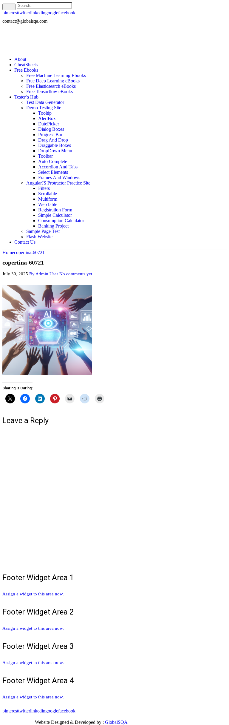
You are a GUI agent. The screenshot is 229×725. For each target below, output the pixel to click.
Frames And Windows (59, 177)
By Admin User (43, 273)
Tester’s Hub (26, 96)
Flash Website (39, 236)
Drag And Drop (53, 139)
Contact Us (24, 242)
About (20, 59)
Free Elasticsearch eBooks (51, 86)
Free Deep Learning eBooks (53, 80)
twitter (24, 12)
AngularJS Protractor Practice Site (58, 182)
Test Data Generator (45, 102)
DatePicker (48, 123)
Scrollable (47, 193)
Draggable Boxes (54, 145)
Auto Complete (52, 161)
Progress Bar (50, 134)
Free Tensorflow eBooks (49, 91)
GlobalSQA (116, 722)
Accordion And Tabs (58, 166)
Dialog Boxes (51, 129)
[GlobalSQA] (48, 40)
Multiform (47, 199)
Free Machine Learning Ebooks (56, 75)
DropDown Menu (55, 150)
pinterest (10, 12)
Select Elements (53, 172)
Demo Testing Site (43, 107)
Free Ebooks (26, 70)
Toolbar (45, 156)
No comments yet (75, 273)
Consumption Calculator (61, 220)
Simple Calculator (55, 215)
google (51, 12)
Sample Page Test (43, 231)
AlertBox (47, 118)
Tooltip (45, 113)
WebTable (47, 204)
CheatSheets (26, 64)
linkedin (37, 12)
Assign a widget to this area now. (33, 594)
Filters (44, 188)
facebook (66, 12)
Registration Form (55, 209)
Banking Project (53, 225)
